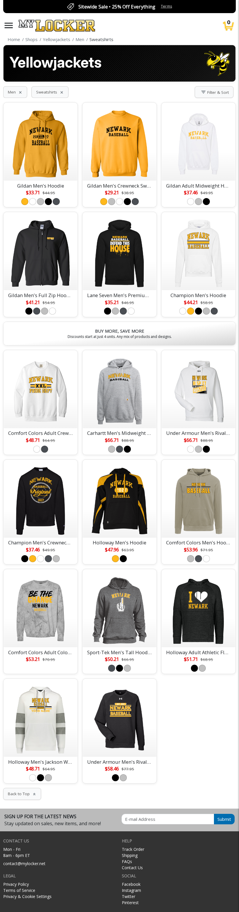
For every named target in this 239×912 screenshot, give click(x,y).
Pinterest (130, 902)
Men (15, 92)
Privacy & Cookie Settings (27, 896)
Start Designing (40, 169)
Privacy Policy (16, 884)
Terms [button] (166, 6)
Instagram (131, 890)
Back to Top (22, 793)
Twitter (128, 896)
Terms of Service (19, 890)
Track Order (133, 849)
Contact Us (132, 867)
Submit (224, 819)
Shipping (130, 855)
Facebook (131, 884)
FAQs (127, 861)
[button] (8, 25)
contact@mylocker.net (24, 863)
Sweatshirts (50, 92)
